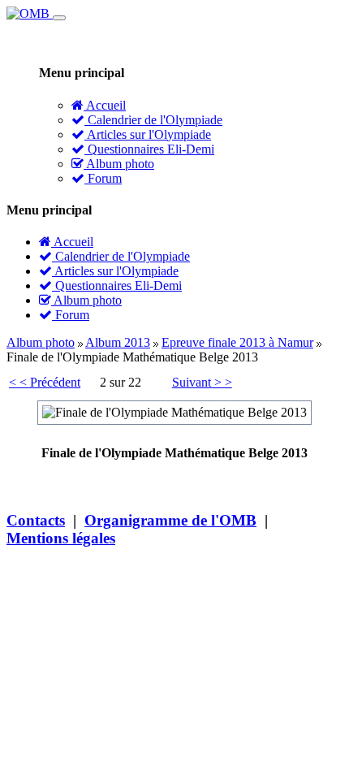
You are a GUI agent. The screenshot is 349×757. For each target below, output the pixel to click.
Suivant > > (202, 382)
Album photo (119, 164)
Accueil (105, 105)
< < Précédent (44, 382)
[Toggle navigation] (59, 17)
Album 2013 (117, 342)
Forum (103, 178)
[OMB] (29, 13)
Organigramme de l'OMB (170, 520)
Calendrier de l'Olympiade (153, 120)
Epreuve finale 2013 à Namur (237, 342)
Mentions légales (60, 538)
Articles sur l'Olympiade (147, 134)
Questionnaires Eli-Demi (149, 149)
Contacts (35, 520)
